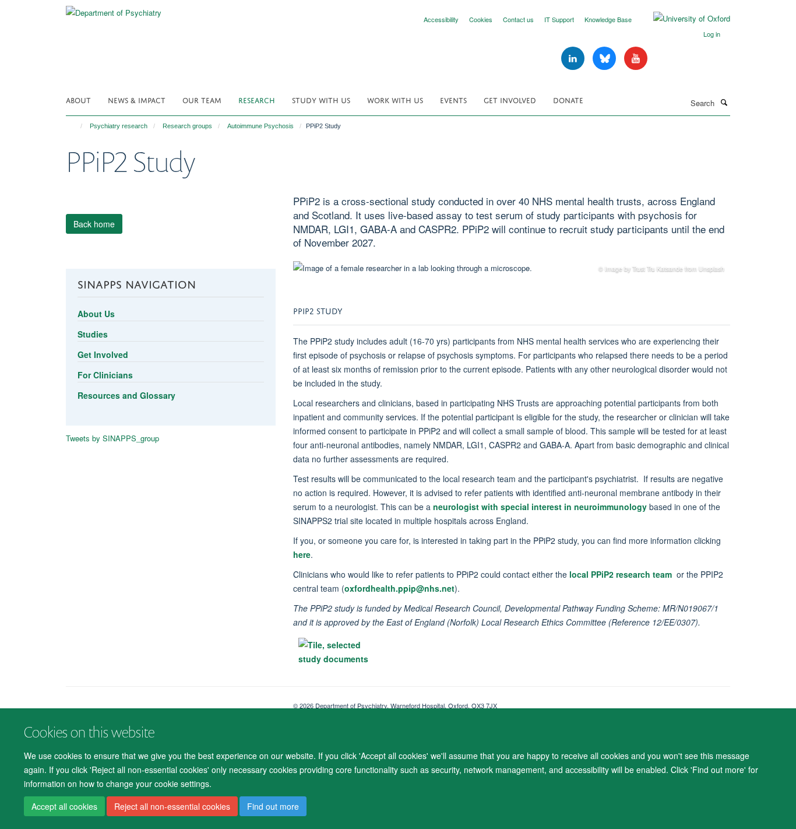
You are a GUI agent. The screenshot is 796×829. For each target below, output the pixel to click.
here (302, 554)
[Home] (76, 126)
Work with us (395, 99)
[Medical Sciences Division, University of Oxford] (171, 701)
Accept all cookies (64, 806)
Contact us (518, 19)
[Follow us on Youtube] (635, 58)
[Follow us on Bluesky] (605, 58)
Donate (568, 99)
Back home (94, 224)
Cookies (480, 19)
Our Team (201, 99)
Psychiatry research (118, 125)
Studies (93, 334)
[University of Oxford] (683, 19)
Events (453, 99)
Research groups (187, 125)
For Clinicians (105, 375)
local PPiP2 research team (620, 574)
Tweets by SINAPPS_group (112, 438)
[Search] (723, 102)
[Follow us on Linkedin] (574, 58)
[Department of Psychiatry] (113, 8)
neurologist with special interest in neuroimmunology (540, 506)
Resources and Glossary (126, 395)
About (78, 99)
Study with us (321, 99)
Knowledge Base (608, 19)
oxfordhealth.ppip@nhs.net (399, 588)
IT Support (559, 19)
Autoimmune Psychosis (260, 125)
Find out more (273, 806)
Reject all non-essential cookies (172, 806)
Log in (711, 33)
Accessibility (441, 19)
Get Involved (510, 99)
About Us (96, 313)
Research (256, 99)
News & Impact (136, 99)
